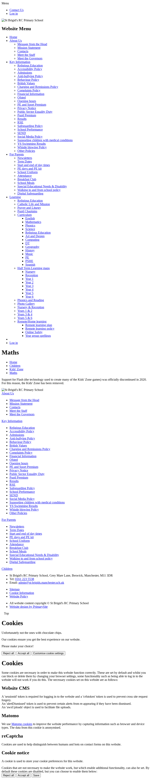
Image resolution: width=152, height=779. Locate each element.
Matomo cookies (21, 724)
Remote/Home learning (32, 321)
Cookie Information (22, 593)
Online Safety (34, 332)
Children (15, 365)
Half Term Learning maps (33, 268)
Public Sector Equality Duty (34, 111)
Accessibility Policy (29, 69)
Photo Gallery (26, 303)
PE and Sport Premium (31, 104)
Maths (13, 372)
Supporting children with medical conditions (45, 140)
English (30, 218)
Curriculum (24, 214)
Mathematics (33, 222)
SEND (21, 133)
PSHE (29, 261)
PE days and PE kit (29, 168)
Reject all (8, 653)
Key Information (20, 62)
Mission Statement (28, 47)
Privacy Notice (26, 108)
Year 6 (29, 296)
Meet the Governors (29, 58)
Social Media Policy (30, 136)
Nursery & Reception (30, 307)
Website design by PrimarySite (29, 606)
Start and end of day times (33, 165)
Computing (32, 239)
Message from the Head (32, 44)
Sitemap (15, 589)
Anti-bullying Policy (30, 76)
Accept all (23, 653)
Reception (31, 275)
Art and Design (35, 236)
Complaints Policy (28, 90)
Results (22, 118)
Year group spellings (38, 335)
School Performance (30, 129)
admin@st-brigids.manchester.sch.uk (41, 582)
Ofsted (21, 97)
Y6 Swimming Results (31, 143)
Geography (32, 246)
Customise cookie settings (48, 653)
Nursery (30, 271)
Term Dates (24, 161)
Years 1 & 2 (24, 310)
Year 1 (29, 278)
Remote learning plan (38, 325)
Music (29, 254)
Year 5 (29, 293)
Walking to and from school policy (39, 190)
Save (36, 775)
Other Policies (26, 150)
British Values (26, 83)
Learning (15, 197)
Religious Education (30, 65)
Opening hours (26, 101)
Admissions (24, 72)
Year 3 (29, 286)
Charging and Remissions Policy (37, 86)
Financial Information (30, 94)
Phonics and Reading (30, 300)
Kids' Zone (16, 369)
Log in (14, 13)
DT (27, 243)
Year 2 (29, 282)
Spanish (30, 264)
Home (13, 37)
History (30, 250)
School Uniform (27, 172)
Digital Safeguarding (30, 193)
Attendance (24, 175)
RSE (20, 122)
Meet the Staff (26, 54)
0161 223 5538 (24, 579)
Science (30, 229)
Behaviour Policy (28, 79)
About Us (16, 40)
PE (27, 257)
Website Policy (19, 596)
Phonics (30, 225)
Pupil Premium (26, 115)
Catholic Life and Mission (33, 204)
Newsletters (24, 158)
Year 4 (29, 289)
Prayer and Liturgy (29, 207)
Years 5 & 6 (24, 318)
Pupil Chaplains (27, 211)
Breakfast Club (26, 179)
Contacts (22, 51)
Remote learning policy (39, 328)
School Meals (25, 182)
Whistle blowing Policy (32, 147)
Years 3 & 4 (24, 314)
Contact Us (17, 10)
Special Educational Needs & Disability (42, 186)
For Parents (17, 154)
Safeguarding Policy (30, 126)
